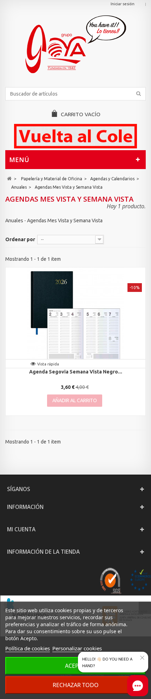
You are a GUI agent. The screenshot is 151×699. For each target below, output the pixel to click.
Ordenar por (20, 239)
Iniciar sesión (122, 4)
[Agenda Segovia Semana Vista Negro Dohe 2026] (75, 316)
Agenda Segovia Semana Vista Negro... (75, 372)
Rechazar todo (76, 685)
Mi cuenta (21, 529)
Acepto (75, 666)
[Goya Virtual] (75, 44)
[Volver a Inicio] (9, 178)
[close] (142, 657)
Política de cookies (27, 648)
